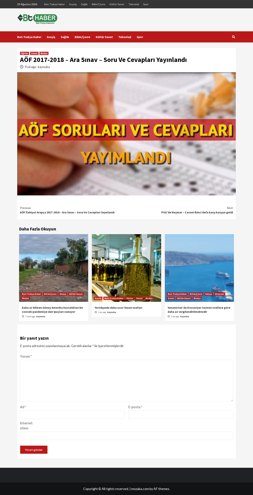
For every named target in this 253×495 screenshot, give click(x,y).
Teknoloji (133, 4)
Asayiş (73, 4)
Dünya (63, 294)
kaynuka (44, 67)
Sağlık (84, 4)
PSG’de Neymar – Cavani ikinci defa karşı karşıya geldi (197, 210)
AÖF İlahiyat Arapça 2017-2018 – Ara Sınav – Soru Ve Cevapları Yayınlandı (67, 210)
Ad (23, 407)
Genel (34, 53)
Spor (146, 4)
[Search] (233, 36)
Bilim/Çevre (98, 4)
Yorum (26, 356)
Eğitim (24, 53)
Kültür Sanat (116, 4)
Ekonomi (219, 294)
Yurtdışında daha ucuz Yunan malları (118, 307)
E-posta (135, 407)
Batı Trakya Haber (54, 4)
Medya (44, 53)
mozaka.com (140, 489)
